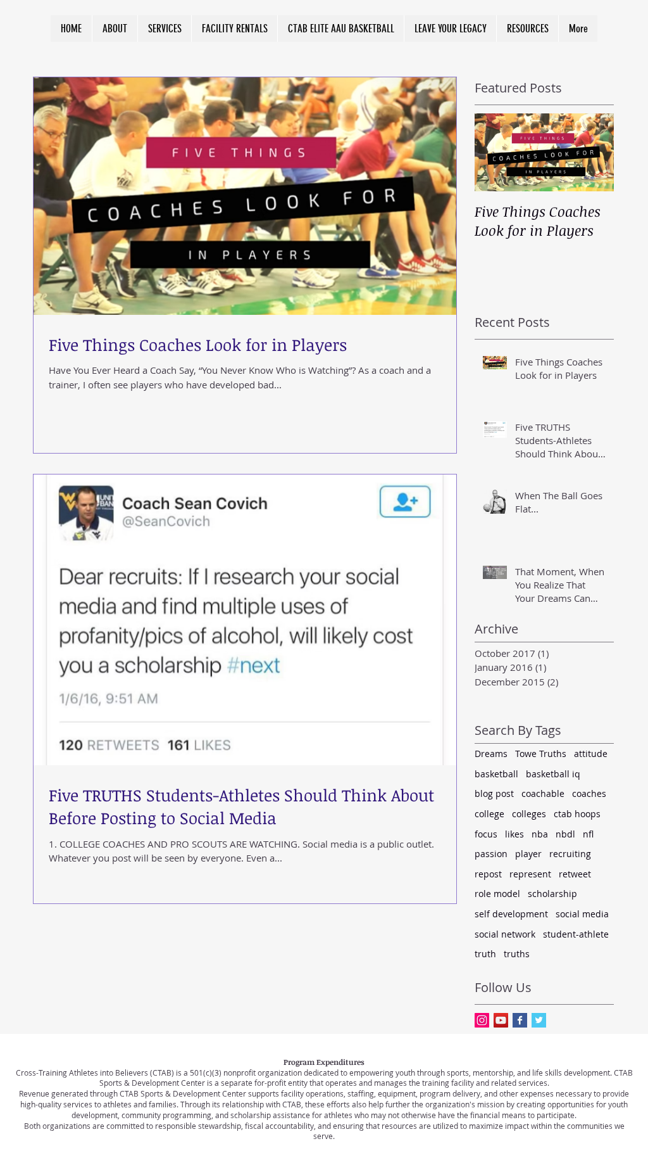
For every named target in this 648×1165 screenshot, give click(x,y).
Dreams (491, 754)
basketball (496, 774)
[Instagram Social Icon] (482, 1020)
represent (530, 874)
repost (488, 874)
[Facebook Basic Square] (520, 1020)
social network (505, 934)
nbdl (565, 834)
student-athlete (576, 934)
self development (511, 914)
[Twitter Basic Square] (539, 1020)
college (489, 814)
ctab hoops (577, 814)
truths (517, 954)
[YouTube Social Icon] (501, 1020)
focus (486, 834)
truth (485, 954)
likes (514, 834)
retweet (575, 874)
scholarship (552, 894)
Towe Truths (540, 754)
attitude (591, 754)
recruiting (570, 854)
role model (497, 894)
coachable (542, 793)
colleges (529, 814)
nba (540, 834)
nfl (588, 834)
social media (582, 914)
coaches (589, 793)
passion (491, 854)
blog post (494, 793)
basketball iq (553, 774)
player (528, 854)
